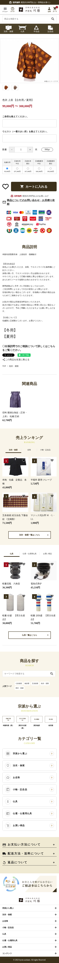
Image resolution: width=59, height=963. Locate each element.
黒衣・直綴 (19, 688)
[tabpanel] (29, 61)
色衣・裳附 (14, 366)
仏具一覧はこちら (29, 635)
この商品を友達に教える (15, 359)
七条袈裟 (19, 683)
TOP (4, 366)
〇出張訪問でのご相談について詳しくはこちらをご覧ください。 (28, 348)
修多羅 (27, 683)
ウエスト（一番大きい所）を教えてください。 (25, 132)
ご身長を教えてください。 (15, 117)
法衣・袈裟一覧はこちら (29, 535)
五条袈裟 (35, 683)
